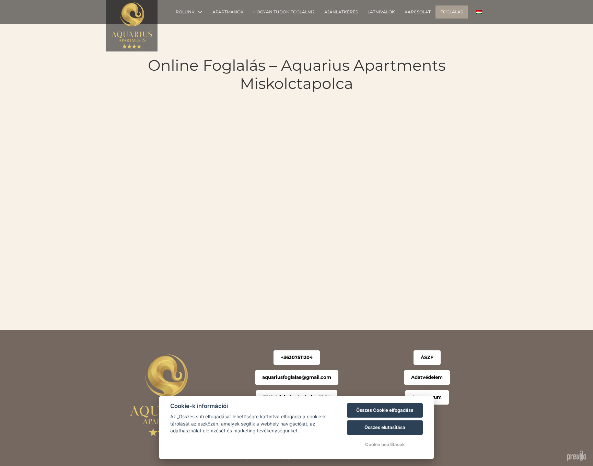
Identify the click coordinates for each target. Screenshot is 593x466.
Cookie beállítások (385, 444)
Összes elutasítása (384, 427)
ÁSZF (427, 357)
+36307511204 (297, 357)
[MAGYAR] (479, 12)
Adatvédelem (427, 377)
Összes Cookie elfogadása (385, 410)
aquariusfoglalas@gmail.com (296, 377)
